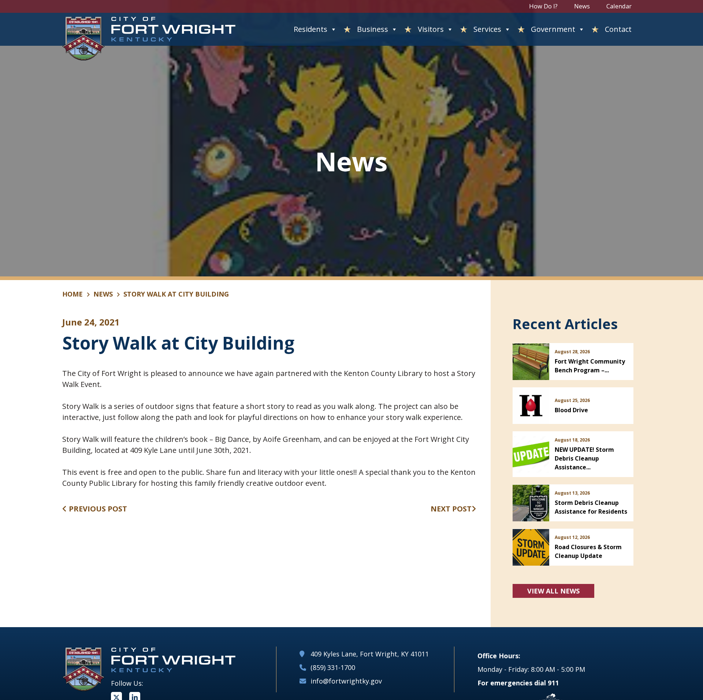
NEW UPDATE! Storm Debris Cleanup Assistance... (584, 458)
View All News (553, 591)
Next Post (451, 509)
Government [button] (553, 29)
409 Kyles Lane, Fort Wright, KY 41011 (369, 653)
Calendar (619, 6)
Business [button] (372, 29)
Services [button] (487, 29)
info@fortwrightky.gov (346, 681)
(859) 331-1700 (332, 667)
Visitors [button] (431, 29)
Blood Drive (571, 410)
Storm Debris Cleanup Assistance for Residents (591, 507)
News (582, 6)
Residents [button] (310, 29)
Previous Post (97, 509)
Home (72, 294)
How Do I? (543, 6)
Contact (618, 29)
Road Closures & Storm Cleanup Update (588, 551)
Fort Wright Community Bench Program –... (590, 365)
